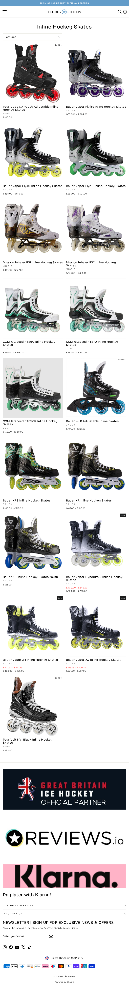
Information (13, 914)
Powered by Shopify (64, 982)
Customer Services (18, 905)
